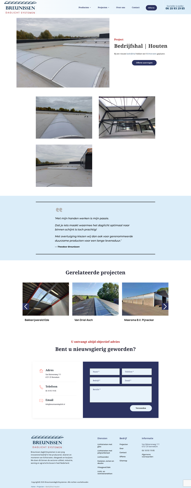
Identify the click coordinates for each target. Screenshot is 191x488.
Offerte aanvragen (144, 62)
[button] (26, 306)
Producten (84, 7)
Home (33, 487)
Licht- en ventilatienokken (104, 472)
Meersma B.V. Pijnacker (89, 320)
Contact (135, 7)
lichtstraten (152, 54)
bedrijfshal (131, 54)
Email (49, 400)
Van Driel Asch (34, 320)
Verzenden (141, 408)
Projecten (102, 7)
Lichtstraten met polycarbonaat (104, 451)
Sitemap (123, 461)
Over (121, 448)
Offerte (151, 8)
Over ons (120, 7)
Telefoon (51, 386)
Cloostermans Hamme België (142, 320)
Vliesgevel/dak (104, 467)
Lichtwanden (103, 457)
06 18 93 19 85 (175, 8)
